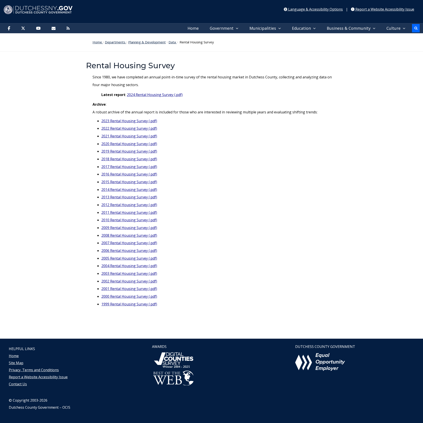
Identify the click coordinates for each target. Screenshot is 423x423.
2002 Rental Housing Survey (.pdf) (129, 281)
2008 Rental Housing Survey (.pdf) (129, 235)
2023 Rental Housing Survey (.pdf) (129, 120)
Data (173, 42)
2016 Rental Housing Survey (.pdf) (129, 174)
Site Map (16, 362)
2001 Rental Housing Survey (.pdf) (129, 288)
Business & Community (350, 28)
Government (223, 28)
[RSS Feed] (69, 28)
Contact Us (18, 384)
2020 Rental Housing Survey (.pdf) (129, 143)
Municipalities (263, 28)
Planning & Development (147, 42)
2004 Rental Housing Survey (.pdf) (129, 265)
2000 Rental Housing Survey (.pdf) (129, 296)
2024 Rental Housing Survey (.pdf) (155, 94)
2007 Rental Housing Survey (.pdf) (129, 242)
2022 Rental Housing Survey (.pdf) (129, 128)
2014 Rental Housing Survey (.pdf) (129, 189)
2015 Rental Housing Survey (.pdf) (129, 181)
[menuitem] (194, 28)
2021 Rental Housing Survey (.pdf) (129, 136)
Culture (394, 28)
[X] (24, 28)
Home (193, 28)
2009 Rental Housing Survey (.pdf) (129, 227)
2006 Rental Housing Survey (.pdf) (129, 250)
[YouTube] (39, 28)
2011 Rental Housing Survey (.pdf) (129, 212)
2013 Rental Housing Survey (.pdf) (129, 197)
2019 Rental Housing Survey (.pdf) (129, 151)
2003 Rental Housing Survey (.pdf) (129, 273)
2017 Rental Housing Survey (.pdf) (129, 166)
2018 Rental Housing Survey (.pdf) (129, 159)
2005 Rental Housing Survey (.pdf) (129, 258)
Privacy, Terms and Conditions (34, 370)
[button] (416, 28)
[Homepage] (211, 10)
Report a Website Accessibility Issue (38, 377)
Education (302, 28)
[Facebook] (10, 28)
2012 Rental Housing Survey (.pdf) (129, 204)
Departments (115, 42)
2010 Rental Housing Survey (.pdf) (129, 220)
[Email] (54, 28)
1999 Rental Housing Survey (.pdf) (129, 304)
